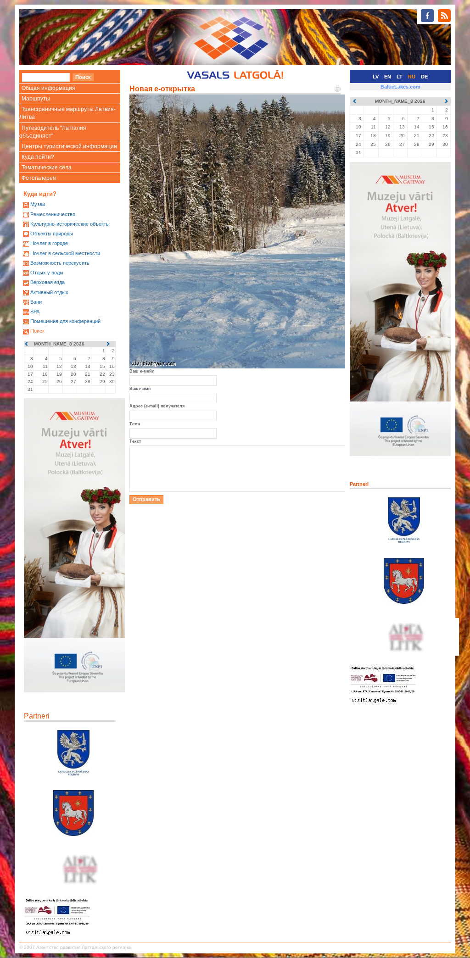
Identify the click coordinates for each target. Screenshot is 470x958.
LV (376, 76)
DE (424, 76)
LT (400, 76)
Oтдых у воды (46, 272)
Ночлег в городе (49, 243)
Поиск (37, 331)
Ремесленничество (52, 214)
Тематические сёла (47, 167)
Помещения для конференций (65, 321)
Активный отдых (49, 292)
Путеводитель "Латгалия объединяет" (52, 132)
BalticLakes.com (400, 86)
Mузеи (37, 204)
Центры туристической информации (69, 146)
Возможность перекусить (60, 263)
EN (387, 76)
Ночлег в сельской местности (65, 253)
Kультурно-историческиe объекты (70, 224)
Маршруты (36, 98)
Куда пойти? (38, 157)
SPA (34, 311)
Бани (36, 302)
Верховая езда (47, 282)
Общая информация (48, 88)
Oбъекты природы (51, 233)
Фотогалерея (39, 178)
